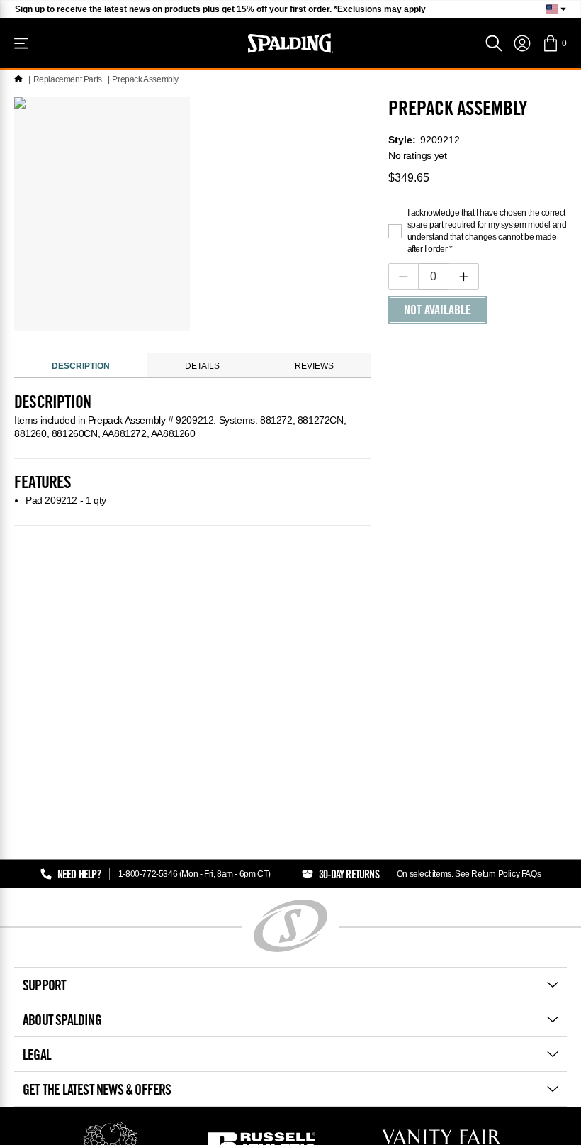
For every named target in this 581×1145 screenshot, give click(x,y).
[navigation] (522, 43)
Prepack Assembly (145, 79)
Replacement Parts (67, 79)
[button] (554, 43)
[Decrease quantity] (403, 276)
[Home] (18, 79)
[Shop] (21, 43)
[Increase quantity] (464, 276)
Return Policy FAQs (506, 874)
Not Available (437, 311)
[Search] (493, 43)
